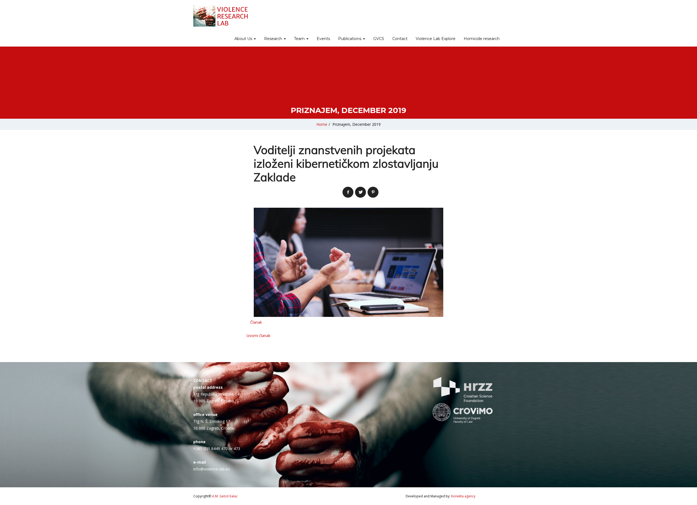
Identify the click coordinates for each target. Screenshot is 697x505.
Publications (350, 38)
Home (321, 124)
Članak (256, 322)
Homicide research (482, 38)
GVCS (378, 38)
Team (300, 38)
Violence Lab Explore (436, 38)
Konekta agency (463, 496)
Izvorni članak (258, 335)
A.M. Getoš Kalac (225, 496)
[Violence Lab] (220, 16)
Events (323, 38)
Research (273, 38)
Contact (400, 38)
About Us (243, 38)
